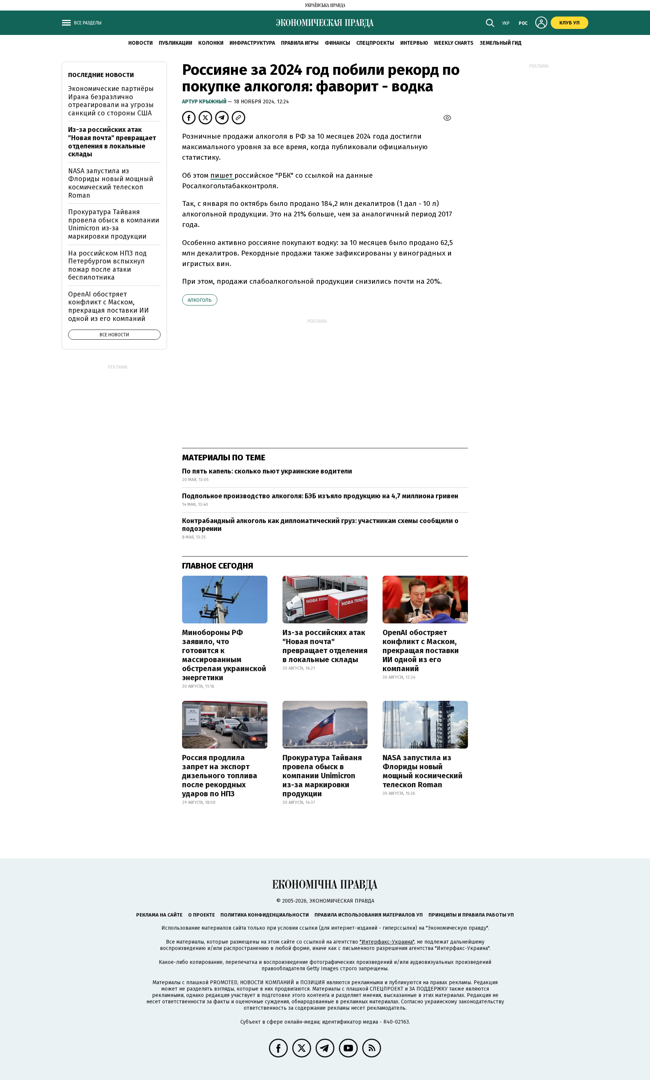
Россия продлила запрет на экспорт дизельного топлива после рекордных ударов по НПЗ (219, 775)
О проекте (201, 915)
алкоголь (200, 300)
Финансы (337, 43)
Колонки (210, 43)
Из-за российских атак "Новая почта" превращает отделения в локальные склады (325, 646)
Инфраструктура (252, 43)
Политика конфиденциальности (264, 915)
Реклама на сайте (159, 915)
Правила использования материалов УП (368, 915)
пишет (222, 175)
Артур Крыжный (205, 101)
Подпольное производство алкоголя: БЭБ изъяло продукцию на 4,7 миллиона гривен (320, 496)
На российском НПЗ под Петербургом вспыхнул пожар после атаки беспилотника (107, 265)
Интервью (414, 43)
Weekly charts (454, 43)
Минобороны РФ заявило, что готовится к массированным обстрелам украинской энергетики (224, 655)
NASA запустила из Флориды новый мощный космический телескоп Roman (423, 771)
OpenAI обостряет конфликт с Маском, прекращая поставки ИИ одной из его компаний (421, 650)
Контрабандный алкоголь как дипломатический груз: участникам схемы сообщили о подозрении (320, 525)
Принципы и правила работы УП (471, 915)
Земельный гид (501, 43)
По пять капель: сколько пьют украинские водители (267, 471)
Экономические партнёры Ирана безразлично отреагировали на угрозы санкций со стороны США (111, 101)
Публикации (175, 43)
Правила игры (300, 43)
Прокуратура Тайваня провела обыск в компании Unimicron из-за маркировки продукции (322, 775)
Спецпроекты (375, 43)
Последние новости (101, 75)
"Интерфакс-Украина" (387, 942)
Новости (140, 43)
